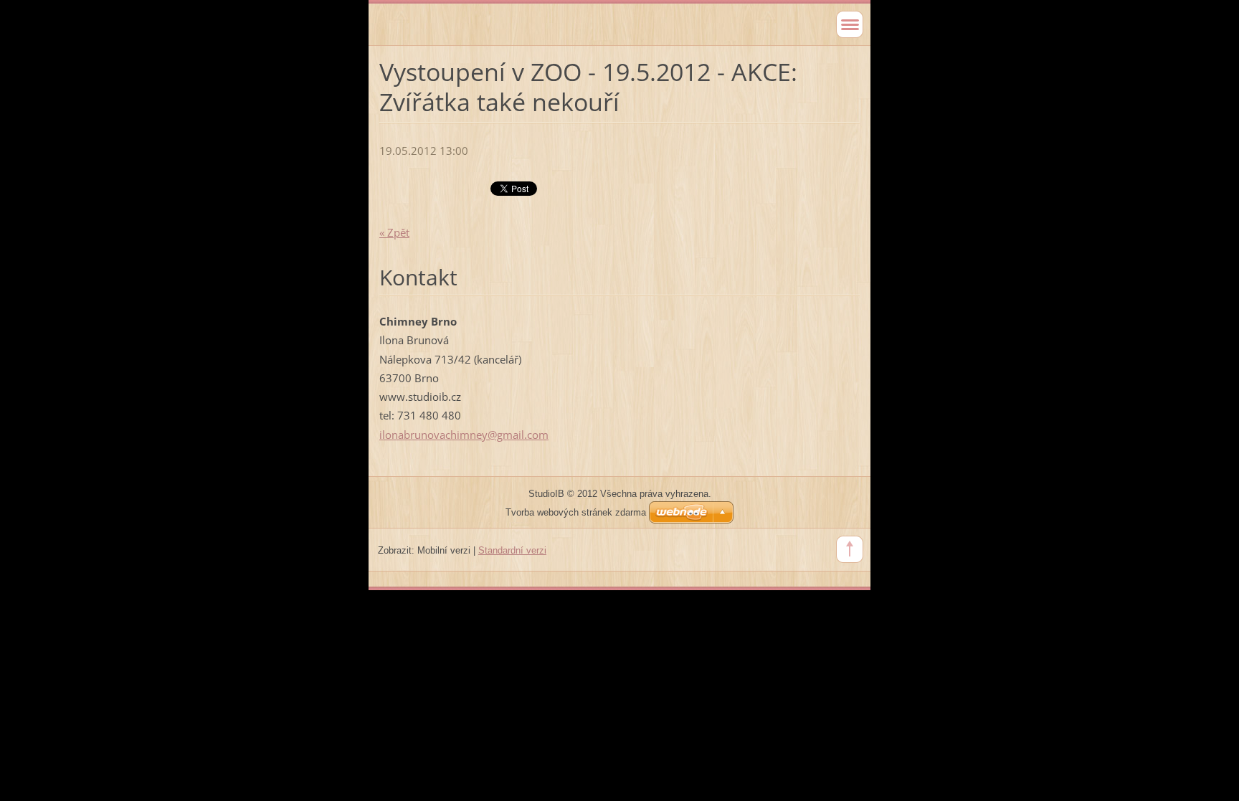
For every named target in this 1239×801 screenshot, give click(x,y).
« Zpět (394, 232)
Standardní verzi (512, 550)
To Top (849, 549)
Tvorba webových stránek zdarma (575, 512)
